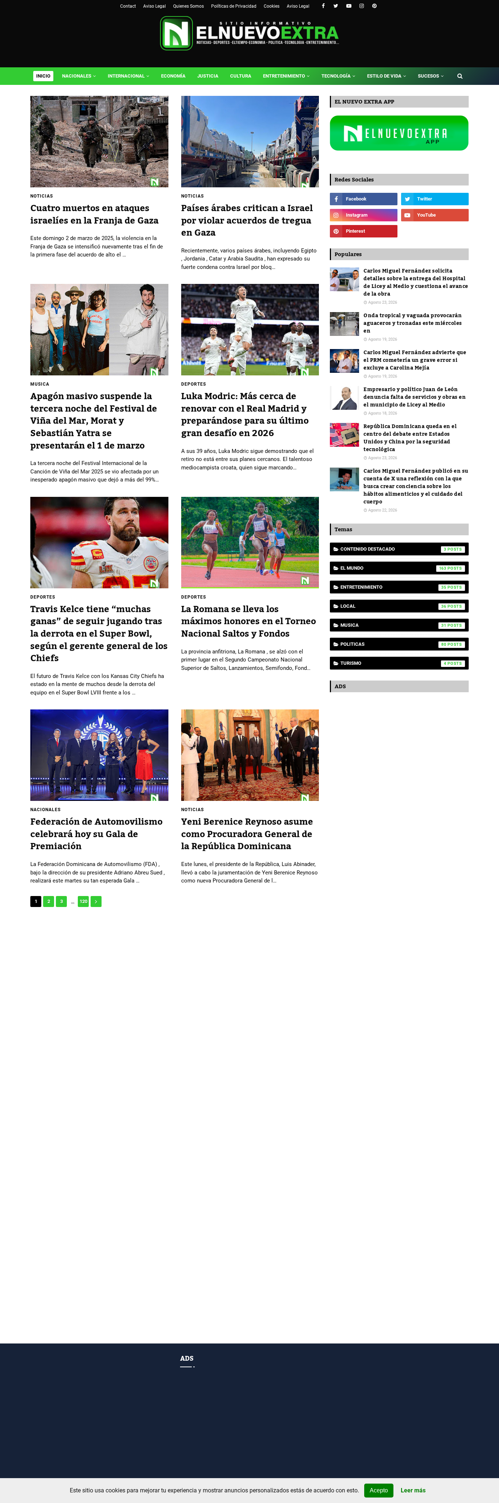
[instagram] (361, 6)
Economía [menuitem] (173, 76)
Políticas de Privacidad (233, 6)
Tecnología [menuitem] (336, 76)
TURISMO (393, 663)
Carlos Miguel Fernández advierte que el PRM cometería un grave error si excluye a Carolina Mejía (414, 360)
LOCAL (393, 606)
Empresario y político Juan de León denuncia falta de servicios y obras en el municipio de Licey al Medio (414, 397)
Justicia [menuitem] (207, 76)
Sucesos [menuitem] (428, 76)
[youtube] (348, 6)
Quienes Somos (188, 6)
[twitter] (335, 6)
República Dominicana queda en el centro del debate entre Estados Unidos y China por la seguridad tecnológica (410, 438)
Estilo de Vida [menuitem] (384, 76)
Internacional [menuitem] (126, 76)
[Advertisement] (174, 969)
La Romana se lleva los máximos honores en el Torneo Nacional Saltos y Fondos (248, 621)
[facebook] (323, 6)
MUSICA (393, 625)
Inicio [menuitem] (43, 76)
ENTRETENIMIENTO (393, 587)
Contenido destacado (393, 549)
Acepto (379, 1490)
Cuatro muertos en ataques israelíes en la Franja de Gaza (94, 214)
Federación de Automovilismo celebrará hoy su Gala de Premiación (96, 834)
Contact (128, 6)
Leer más (413, 1490)
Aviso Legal (154, 6)
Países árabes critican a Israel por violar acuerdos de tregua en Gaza (247, 220)
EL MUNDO (393, 568)
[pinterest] (374, 6)
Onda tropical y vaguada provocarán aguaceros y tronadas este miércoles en (412, 323)
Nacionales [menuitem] (76, 76)
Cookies (271, 6)
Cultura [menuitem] (240, 76)
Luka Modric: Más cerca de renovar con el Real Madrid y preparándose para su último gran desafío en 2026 (245, 414)
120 (83, 901)
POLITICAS (393, 644)
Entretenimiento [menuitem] (284, 76)
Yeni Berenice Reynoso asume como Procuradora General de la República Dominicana (247, 834)
